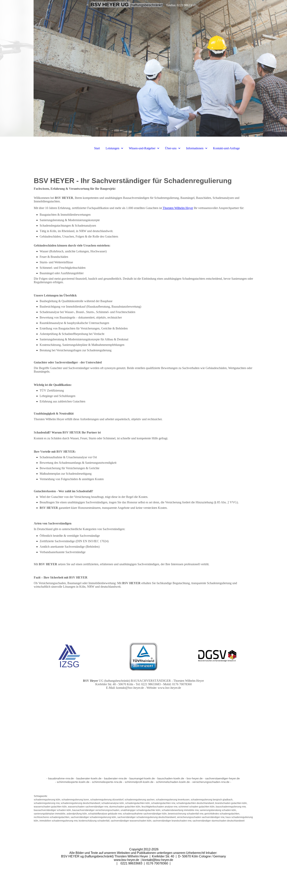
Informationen (194, 148)
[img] (143, 68)
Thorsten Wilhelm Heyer (178, 208)
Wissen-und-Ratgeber (142, 148)
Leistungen (112, 148)
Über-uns (170, 148)
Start (97, 148)
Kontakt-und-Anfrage (226, 148)
